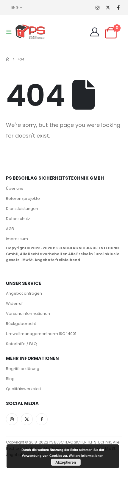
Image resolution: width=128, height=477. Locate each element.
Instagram (12, 419)
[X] (108, 7)
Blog (10, 379)
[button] (10, 32)
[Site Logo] (30, 31)
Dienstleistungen (22, 208)
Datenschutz (18, 218)
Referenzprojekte (23, 198)
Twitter (27, 419)
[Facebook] (118, 7)
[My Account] (94, 32)
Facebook (42, 419)
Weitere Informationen (86, 455)
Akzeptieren (65, 462)
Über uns (14, 188)
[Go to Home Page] (7, 59)
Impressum (17, 239)
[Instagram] (97, 7)
